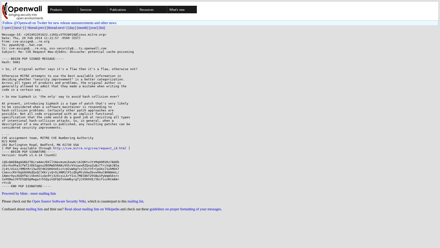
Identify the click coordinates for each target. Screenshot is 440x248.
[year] (93, 28)
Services (86, 9)
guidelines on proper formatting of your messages (185, 209)
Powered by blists (15, 193)
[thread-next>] (57, 28)
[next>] (19, 28)
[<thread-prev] (35, 28)
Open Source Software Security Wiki (59, 201)
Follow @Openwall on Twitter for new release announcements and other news (59, 23)
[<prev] (7, 28)
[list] (102, 28)
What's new (176, 9)
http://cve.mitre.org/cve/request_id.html (89, 148)
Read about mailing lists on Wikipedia (92, 209)
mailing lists (34, 209)
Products (56, 9)
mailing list (135, 201)
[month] (82, 28)
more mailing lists (43, 193)
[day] (72, 28)
